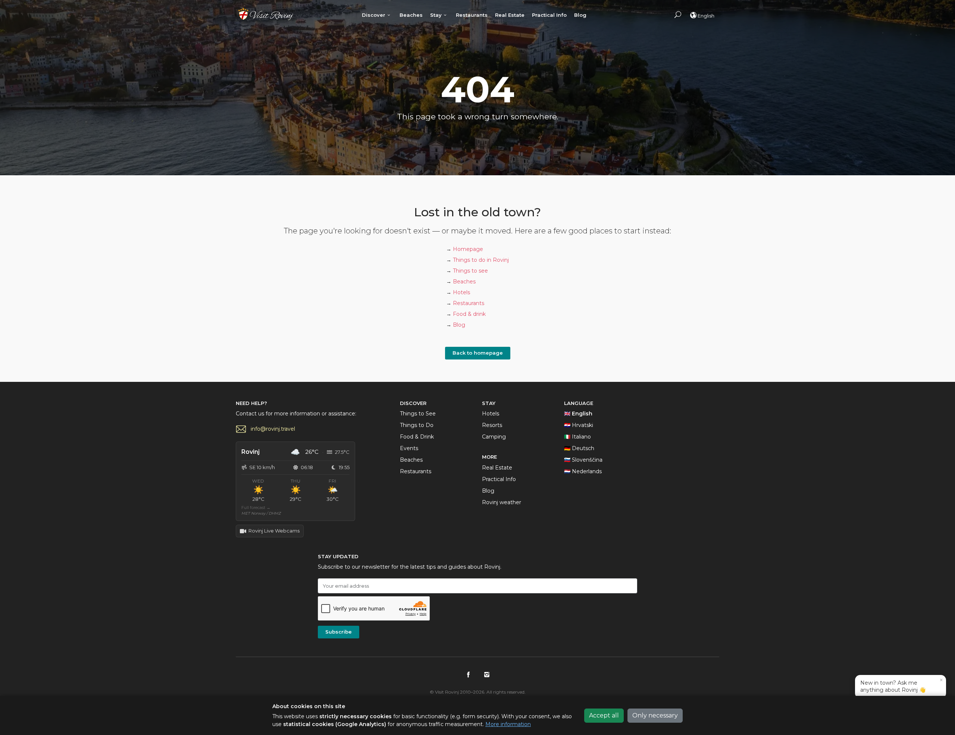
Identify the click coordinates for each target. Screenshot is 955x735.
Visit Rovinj (265, 13)
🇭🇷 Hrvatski (578, 425)
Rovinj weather (501, 502)
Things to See (418, 413)
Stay (436, 15)
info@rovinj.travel (273, 428)
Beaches (411, 15)
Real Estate (510, 15)
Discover (373, 15)
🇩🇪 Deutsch (579, 448)
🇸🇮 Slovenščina (583, 459)
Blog (580, 15)
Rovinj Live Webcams (274, 531)
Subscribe (338, 632)
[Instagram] (486, 674)
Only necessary (655, 715)
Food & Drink (417, 436)
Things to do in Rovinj (481, 260)
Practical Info (549, 15)
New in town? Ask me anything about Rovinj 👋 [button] (901, 685)
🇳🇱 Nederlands (583, 471)
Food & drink (469, 314)
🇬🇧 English (578, 413)
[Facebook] (468, 674)
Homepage (468, 249)
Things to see (470, 270)
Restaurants (472, 15)
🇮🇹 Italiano (577, 436)
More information (508, 724)
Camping (494, 436)
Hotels (461, 292)
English (706, 16)
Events (409, 448)
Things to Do (416, 425)
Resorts (492, 425)
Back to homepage (478, 353)
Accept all (604, 715)
